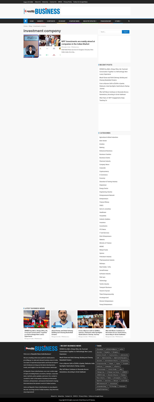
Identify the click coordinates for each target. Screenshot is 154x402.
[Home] (26, 21)
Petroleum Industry (105, 257)
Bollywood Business (105, 151)
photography (117, 378)
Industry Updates (89, 21)
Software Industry (105, 274)
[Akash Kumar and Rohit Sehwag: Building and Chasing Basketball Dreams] (63, 319)
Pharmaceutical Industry (106, 260)
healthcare (99, 366)
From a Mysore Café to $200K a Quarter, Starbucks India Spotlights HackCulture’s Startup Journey (114, 86)
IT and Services (104, 233)
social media (124, 380)
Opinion (101, 253)
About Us (38, 2)
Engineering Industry (105, 192)
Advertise (45, 2)
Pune (124, 378)
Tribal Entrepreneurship (106, 294)
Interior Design (112, 369)
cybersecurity (124, 355)
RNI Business (76, 47)
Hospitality (102, 216)
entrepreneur (124, 360)
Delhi (98, 357)
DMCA (60, 2)
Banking (101, 147)
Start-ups (102, 277)
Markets (40, 21)
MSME (101, 246)
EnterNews (82, 400)
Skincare (115, 380)
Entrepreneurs (103, 199)
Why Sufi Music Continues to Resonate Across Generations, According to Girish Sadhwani (116, 332)
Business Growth (101, 355)
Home (32, 21)
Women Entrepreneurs (106, 301)
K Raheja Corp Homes (113, 372)
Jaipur (121, 369)
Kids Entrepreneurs (105, 236)
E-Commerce (103, 175)
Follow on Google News (80, 2)
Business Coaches (105, 154)
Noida (109, 378)
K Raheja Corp (100, 372)
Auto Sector (103, 141)
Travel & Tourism (104, 291)
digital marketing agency (121, 357)
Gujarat (118, 363)
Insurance (102, 222)
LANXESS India (101, 375)
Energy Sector (103, 188)
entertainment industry (111, 360)
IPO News (102, 229)
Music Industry (101, 378)
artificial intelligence (111, 349)
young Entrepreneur (102, 389)
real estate (108, 380)
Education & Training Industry (108, 181)
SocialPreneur (103, 270)
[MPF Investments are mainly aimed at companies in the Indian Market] (42, 46)
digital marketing (106, 357)
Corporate (51, 21)
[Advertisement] (95, 11)
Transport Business (105, 287)
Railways (102, 263)
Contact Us (53, 2)
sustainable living (101, 386)
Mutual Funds (103, 250)
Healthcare (102, 212)
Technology (103, 280)
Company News (74, 21)
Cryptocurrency (104, 171)
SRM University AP (102, 383)
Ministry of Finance (105, 243)
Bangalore (107, 352)
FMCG (101, 205)
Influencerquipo (101, 369)
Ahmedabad (100, 349)
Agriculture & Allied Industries (108, 137)
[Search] (129, 21)
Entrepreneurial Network (106, 195)
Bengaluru (115, 352)
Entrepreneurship (101, 363)
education (99, 360)
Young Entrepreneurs (105, 304)
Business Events (104, 158)
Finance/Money (106, 21)
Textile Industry (104, 284)
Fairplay (111, 363)
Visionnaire (122, 386)
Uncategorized (104, 297)
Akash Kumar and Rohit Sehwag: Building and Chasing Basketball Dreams (62, 332)
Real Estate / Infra (105, 267)
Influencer (117, 366)
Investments (103, 226)
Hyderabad (108, 366)
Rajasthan (99, 380)
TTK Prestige (112, 386)
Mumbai (123, 375)
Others (117, 21)
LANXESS (124, 372)
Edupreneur (102, 185)
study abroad (113, 383)
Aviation (101, 144)
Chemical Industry (105, 161)
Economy (62, 21)
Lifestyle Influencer (113, 375)
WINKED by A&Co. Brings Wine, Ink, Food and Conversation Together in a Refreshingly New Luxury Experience (113, 71)
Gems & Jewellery (105, 209)
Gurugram (125, 363)
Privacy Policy (68, 2)
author (121, 349)
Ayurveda (99, 352)
